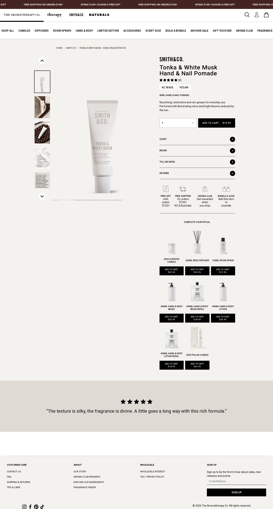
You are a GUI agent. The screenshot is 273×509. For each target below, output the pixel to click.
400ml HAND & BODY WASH (172, 307)
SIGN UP (237, 492)
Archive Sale (199, 30)
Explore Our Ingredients (89, 482)
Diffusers (42, 30)
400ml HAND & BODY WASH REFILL (197, 307)
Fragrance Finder (85, 487)
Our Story (80, 471)
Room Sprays (62, 30)
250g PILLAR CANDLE (197, 355)
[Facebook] (30, 507)
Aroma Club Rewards (87, 476)
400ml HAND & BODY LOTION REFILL (172, 355)
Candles (24, 30)
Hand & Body (84, 30)
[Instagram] (24, 507)
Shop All (7, 30)
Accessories (132, 30)
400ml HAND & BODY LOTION (223, 307)
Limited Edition (108, 30)
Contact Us (14, 471)
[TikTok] (42, 507)
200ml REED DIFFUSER (197, 260)
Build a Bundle (175, 30)
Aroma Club (244, 30)
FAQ (9, 476)
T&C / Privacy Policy (152, 476)
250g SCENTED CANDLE (171, 260)
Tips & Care (13, 487)
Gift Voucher (222, 30)
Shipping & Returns (18, 482)
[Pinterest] (36, 507)
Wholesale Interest (152, 471)
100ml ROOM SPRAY (223, 260)
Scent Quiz (153, 30)
